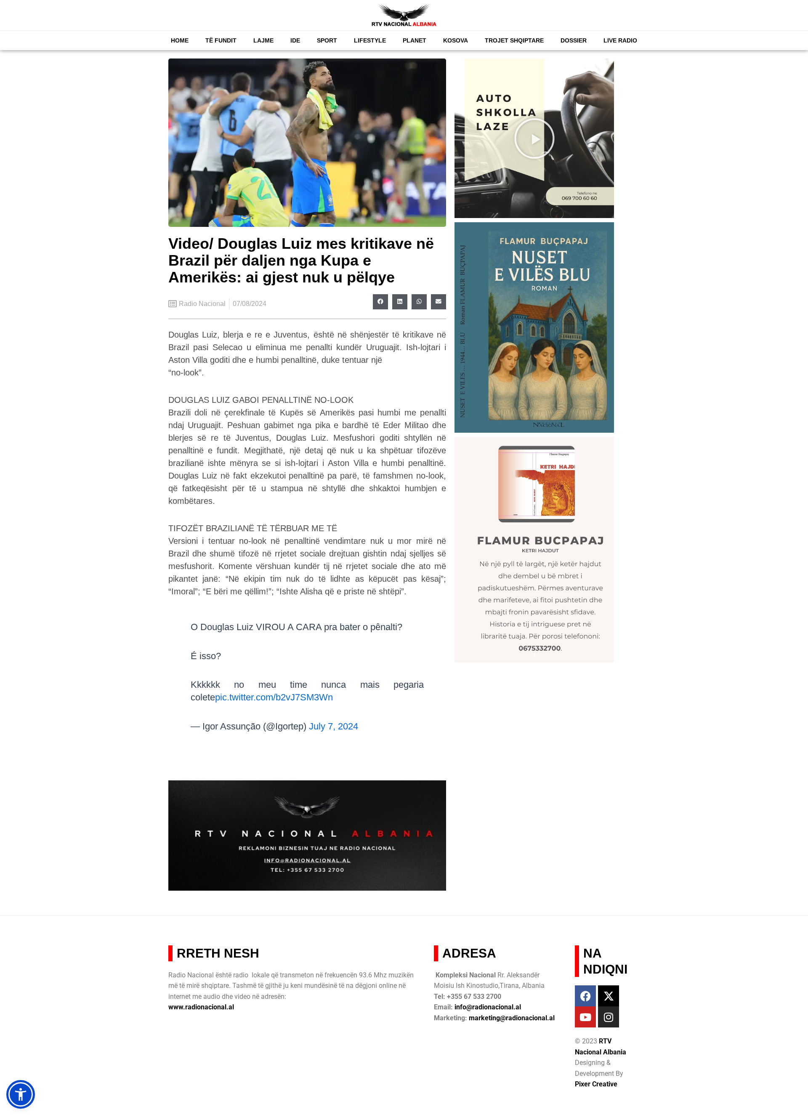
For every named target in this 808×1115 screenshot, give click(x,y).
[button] (380, 301)
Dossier (574, 40)
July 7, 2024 (333, 726)
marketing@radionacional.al (512, 1018)
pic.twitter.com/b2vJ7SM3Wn (274, 697)
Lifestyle (370, 40)
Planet (414, 40)
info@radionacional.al (487, 1007)
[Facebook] (585, 995)
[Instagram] (608, 1016)
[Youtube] (585, 1016)
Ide (295, 40)
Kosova (455, 40)
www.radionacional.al (201, 1007)
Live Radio (620, 40)
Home (180, 40)
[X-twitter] (608, 995)
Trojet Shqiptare (514, 40)
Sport (327, 40)
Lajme (263, 40)
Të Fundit (221, 40)
